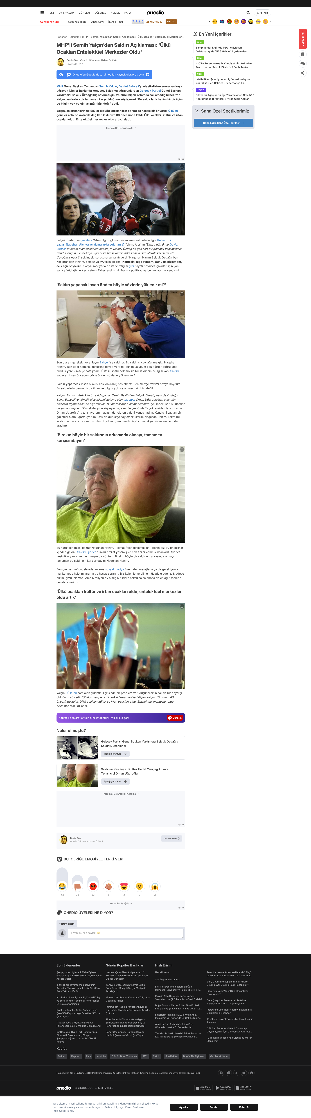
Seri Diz (171, 21)
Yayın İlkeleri (179, 1072)
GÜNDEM (84, 12)
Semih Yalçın (108, 86)
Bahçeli (104, 362)
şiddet (91, 552)
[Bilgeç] (229, 21)
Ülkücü (173, 111)
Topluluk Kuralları (112, 1072)
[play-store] (224, 1088)
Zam (88, 1056)
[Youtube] (244, 1073)
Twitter (62, 1056)
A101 (145, 1056)
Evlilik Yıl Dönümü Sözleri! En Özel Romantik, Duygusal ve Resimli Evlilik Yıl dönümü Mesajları (177, 990)
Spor (199, 42)
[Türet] (222, 21)
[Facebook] (229, 1073)
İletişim (135, 1072)
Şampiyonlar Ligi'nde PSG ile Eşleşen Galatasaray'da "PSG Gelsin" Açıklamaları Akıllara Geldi (221, 49)
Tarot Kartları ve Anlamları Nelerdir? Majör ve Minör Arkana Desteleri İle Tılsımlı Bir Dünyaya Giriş (229, 975)
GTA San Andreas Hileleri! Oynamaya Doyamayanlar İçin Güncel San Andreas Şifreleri (228, 1031)
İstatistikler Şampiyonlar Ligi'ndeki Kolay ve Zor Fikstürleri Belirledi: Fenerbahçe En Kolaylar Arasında (223, 81)
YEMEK (115, 12)
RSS (197, 1072)
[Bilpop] (236, 21)
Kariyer (144, 1072)
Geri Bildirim (77, 1072)
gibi (131, 266)
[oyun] (250, 21)
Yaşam (200, 89)
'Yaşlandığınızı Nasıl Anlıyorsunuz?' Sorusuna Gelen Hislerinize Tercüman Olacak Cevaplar (127, 975)
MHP (60, 86)
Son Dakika (171, 1056)
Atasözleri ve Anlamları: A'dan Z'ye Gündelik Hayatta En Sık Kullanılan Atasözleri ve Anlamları (174, 1027)
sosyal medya (114, 569)
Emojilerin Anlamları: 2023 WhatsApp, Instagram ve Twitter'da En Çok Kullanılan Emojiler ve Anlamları (178, 1018)
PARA (127, 12)
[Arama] (248, 12)
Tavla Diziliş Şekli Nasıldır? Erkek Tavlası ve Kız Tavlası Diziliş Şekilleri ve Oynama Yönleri (178, 1036)
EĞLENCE (100, 12)
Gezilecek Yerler (219, 1056)
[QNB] (214, 21)
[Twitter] (236, 1073)
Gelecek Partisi (150, 90)
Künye (191, 1072)
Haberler (62, 36)
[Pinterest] (251, 1073)
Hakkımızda (63, 1072)
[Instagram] (221, 1073)
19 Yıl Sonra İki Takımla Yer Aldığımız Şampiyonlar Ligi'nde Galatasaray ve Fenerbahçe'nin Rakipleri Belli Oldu (125, 1022)
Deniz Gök (92, 60)
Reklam (126, 1072)
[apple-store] (204, 1088)
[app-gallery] (244, 1088)
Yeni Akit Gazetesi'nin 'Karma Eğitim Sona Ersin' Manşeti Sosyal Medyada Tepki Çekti (126, 988)
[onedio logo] (155, 12)
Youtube (101, 1056)
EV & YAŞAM (66, 12)
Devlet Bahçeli (129, 86)
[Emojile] (243, 21)
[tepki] (62, 886)
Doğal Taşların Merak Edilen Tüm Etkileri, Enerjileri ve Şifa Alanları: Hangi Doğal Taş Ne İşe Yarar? (177, 1008)
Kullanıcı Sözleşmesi (160, 1072)
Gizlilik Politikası (93, 1072)
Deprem (75, 1056)
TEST (51, 12)
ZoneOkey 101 (154, 21)
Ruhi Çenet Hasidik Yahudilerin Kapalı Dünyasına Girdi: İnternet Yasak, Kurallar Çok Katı (128, 1010)
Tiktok (156, 1056)
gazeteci (86, 240)
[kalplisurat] (265, 21)
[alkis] (258, 21)
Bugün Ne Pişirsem (193, 1056)
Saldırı (174, 371)
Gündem (74, 36)
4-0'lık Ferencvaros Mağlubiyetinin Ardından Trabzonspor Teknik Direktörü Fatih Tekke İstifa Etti (224, 65)
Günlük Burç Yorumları (124, 1056)
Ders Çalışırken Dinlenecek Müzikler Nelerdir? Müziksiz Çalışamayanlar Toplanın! (227, 1003)
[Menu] (42, 12)
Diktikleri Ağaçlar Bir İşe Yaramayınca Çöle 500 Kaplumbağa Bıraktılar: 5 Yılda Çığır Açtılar (225, 96)
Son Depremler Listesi (167, 979)
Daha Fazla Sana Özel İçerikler (221, 122)
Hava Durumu (162, 972)
